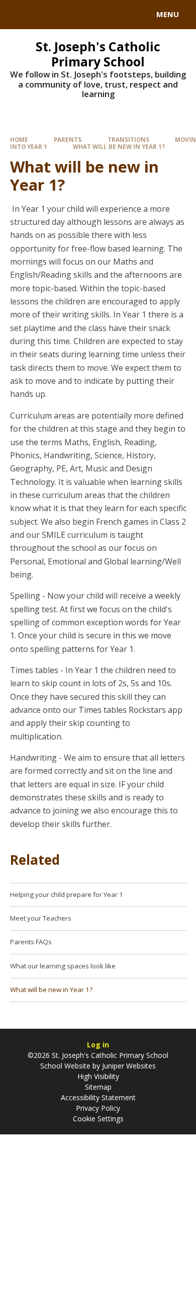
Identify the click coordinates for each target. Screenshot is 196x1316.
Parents (67, 139)
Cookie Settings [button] (98, 1118)
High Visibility (98, 1076)
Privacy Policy (98, 1108)
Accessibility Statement (98, 1097)
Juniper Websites (128, 1066)
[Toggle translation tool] (44, 14)
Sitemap (98, 1087)
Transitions (128, 139)
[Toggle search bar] (19, 14)
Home (19, 139)
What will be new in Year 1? (119, 146)
